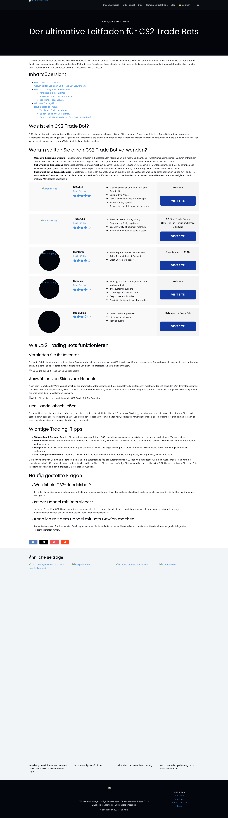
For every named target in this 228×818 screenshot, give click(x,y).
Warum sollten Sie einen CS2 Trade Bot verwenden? (60, 85)
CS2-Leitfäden (122, 22)
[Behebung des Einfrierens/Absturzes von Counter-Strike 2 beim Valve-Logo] (48, 662)
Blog (173, 5)
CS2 (140, 5)
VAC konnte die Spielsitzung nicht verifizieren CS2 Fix (177, 767)
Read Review (79, 191)
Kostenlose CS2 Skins (157, 5)
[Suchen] (198, 5)
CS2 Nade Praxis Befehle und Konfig (134, 765)
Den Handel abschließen (51, 99)
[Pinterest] (54, 542)
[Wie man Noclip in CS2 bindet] (92, 662)
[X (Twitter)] (43, 542)
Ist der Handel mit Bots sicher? (54, 113)
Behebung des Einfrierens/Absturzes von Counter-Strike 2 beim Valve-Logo (48, 768)
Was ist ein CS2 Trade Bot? (47, 82)
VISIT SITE (178, 200)
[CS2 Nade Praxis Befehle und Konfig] (136, 662)
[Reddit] (65, 542)
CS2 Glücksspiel (111, 5)
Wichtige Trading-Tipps (45, 103)
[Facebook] (33, 542)
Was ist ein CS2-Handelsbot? (53, 110)
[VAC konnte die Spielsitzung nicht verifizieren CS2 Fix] (179, 662)
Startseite (179, 795)
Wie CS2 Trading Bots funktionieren (52, 89)
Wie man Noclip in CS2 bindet (87, 765)
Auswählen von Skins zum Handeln (56, 96)
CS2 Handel (129, 5)
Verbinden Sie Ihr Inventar (52, 92)
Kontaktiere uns (179, 802)
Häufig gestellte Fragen (46, 107)
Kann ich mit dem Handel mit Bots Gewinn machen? (65, 117)
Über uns (179, 799)
